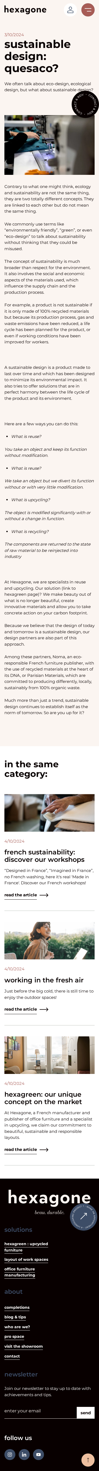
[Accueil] (25, 9)
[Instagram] (9, 1454)
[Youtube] (38, 1454)
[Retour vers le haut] (88, 1460)
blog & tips (15, 1317)
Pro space (14, 1336)
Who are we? (17, 1326)
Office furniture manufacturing (19, 1272)
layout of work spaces (26, 1259)
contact (12, 1356)
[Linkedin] (24, 1454)
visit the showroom (23, 1346)
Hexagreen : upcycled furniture (26, 1247)
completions (16, 1307)
